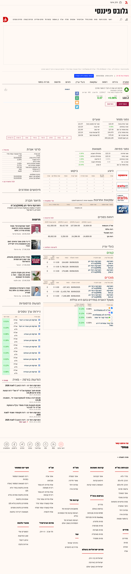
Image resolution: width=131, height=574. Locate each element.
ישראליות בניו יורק (96, 558)
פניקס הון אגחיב (30, 340)
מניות (126, 543)
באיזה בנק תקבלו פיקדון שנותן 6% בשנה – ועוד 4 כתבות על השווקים (20, 274)
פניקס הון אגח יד (30, 347)
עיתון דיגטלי (23, 540)
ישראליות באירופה (96, 562)
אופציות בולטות (22, 499)
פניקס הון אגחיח (30, 372)
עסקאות (93, 82)
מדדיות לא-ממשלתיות (101, 315)
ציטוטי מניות (123, 489)
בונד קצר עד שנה (101, 317)
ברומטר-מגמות (122, 519)
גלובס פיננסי (111, 11)
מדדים (100, 504)
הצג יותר (22, 422)
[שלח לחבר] (77, 102)
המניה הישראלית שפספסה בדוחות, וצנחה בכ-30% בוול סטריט (19, 290)
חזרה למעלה (123, 457)
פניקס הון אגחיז (30, 365)
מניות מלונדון (98, 521)
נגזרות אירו (124, 514)
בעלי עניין (80, 82)
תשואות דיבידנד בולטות (19, 512)
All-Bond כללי (101, 69)
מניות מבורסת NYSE (95, 513)
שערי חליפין (73, 480)
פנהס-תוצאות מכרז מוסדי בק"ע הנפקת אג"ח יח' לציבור (24, 406)
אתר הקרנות (98, 476)
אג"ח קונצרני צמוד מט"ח (44, 508)
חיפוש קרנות (98, 480)
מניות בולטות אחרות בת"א (18, 495)
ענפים (125, 547)
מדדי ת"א (124, 476)
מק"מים (50, 480)
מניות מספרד (98, 538)
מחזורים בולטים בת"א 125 (18, 503)
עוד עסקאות (49, 201)
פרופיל (6, 150)
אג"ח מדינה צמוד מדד (45, 499)
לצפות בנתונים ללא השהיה (84, 76)
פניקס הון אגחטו (30, 353)
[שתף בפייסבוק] (77, 93)
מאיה (6, 380)
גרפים (115, 82)
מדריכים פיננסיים (71, 547)
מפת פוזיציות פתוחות (119, 502)
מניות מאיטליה (97, 534)
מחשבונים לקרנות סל (70, 509)
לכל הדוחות (49, 218)
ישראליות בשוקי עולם (94, 567)
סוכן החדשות (23, 536)
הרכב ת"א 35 (123, 480)
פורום (68, 82)
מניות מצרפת (98, 530)
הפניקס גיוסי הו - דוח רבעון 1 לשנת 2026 (23, 385)
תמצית (126, 82)
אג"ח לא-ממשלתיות (89, 69)
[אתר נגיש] (5, 19)
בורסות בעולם (97, 509)
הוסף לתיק (123, 104)
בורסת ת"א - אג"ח (113, 69)
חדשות (57, 82)
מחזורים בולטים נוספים (19, 508)
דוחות (104, 82)
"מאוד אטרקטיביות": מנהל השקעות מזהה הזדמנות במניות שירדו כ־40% (20, 228)
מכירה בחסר (43, 82)
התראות (110, 104)
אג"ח (126, 551)
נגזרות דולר (123, 510)
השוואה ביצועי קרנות (95, 485)
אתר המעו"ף (123, 493)
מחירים (125, 538)
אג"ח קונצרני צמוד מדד (73, 69)
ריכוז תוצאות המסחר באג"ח (17, 483)
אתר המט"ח (73, 476)
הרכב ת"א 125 (122, 485)
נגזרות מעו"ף (123, 497)
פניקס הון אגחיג (30, 334)
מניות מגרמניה (97, 526)
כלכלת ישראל (73, 543)
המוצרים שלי (23, 531)
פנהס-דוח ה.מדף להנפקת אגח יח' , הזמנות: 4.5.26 (22, 399)
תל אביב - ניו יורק (46, 531)
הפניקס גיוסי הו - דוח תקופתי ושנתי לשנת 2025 (22, 413)
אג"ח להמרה (48, 512)
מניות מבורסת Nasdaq (94, 517)
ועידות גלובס (23, 544)
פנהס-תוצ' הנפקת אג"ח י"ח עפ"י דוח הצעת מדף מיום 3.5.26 (22, 391)
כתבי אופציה (123, 506)
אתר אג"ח (49, 476)
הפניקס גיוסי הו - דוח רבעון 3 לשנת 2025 (23, 420)
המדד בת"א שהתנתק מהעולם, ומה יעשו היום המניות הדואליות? (18, 259)
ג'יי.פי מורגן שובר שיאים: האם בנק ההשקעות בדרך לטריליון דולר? (19, 243)
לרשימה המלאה (51, 247)
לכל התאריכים (9, 182)
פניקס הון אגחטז (30, 359)
